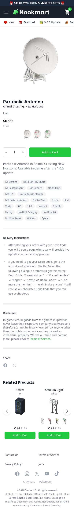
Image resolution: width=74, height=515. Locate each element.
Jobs (41, 464)
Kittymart (29, 481)
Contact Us (11, 455)
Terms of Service (39, 339)
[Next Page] (67, 411)
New (11, 22)
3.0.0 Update (52, 22)
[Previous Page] (7, 411)
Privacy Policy (13, 464)
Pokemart (45, 481)
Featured (29, 22)
